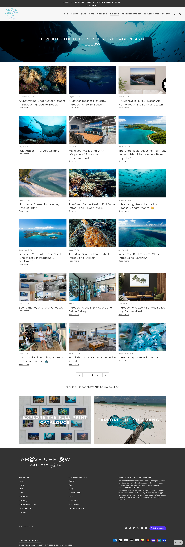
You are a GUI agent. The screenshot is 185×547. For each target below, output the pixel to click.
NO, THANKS (113, 294)
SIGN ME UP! (113, 288)
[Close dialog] (132, 250)
